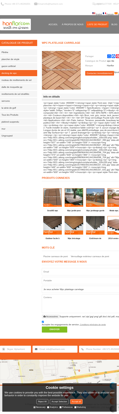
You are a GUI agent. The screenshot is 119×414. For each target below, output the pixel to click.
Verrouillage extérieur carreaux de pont (90, 256)
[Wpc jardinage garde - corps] (95, 197)
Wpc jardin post (74, 211)
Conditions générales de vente (93, 325)
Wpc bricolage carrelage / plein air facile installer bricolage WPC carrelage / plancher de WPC (74, 239)
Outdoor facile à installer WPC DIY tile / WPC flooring (52, 239)
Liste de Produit (97, 24)
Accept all (76, 401)
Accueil (53, 24)
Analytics (54, 407)
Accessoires (52, 316)
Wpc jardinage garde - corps (95, 211)
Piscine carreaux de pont (55, 256)
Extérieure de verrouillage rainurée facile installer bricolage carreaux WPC (95, 239)
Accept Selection (59, 401)
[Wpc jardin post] (74, 197)
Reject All (42, 401)
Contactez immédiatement (99, 73)
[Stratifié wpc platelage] (52, 197)
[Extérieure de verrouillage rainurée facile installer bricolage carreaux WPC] (95, 225)
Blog (114, 24)
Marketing (81, 407)
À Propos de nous (72, 24)
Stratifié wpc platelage (52, 211)
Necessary (41, 407)
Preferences (67, 407)
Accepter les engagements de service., (74, 324)
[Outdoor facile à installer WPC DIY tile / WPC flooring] (52, 225)
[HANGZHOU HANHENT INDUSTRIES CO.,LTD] (15, 24)
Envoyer (55, 329)
